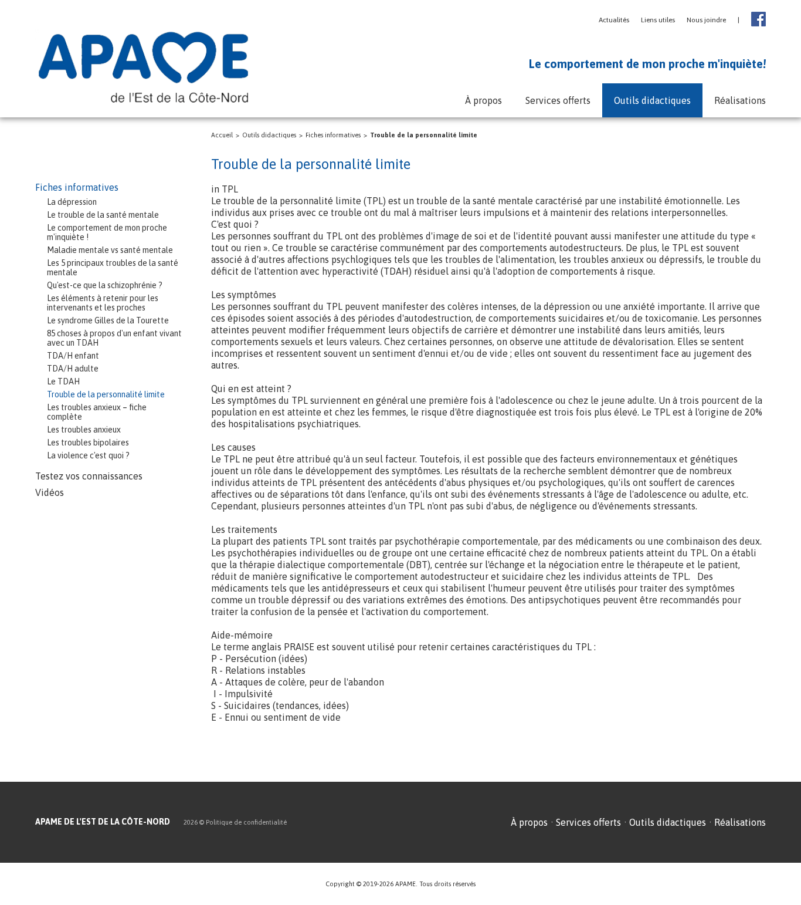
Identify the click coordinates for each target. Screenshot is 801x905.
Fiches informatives (333, 135)
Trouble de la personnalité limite (423, 135)
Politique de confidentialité (246, 822)
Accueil (222, 135)
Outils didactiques (269, 135)
